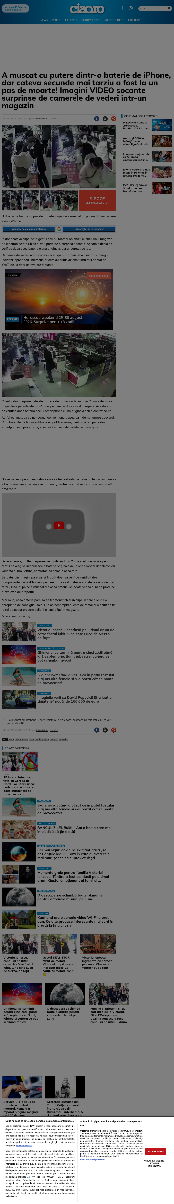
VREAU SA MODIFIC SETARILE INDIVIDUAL (154, 1163)
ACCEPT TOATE (155, 1151)
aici (28, 1177)
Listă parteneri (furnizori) (92, 1159)
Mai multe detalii (24, 1145)
